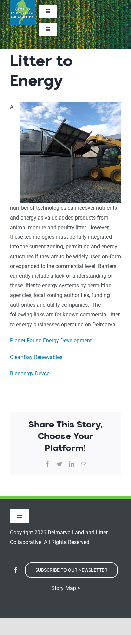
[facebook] (15, 570)
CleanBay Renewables (36, 357)
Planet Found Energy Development (51, 340)
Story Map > (65, 588)
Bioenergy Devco (30, 373)
